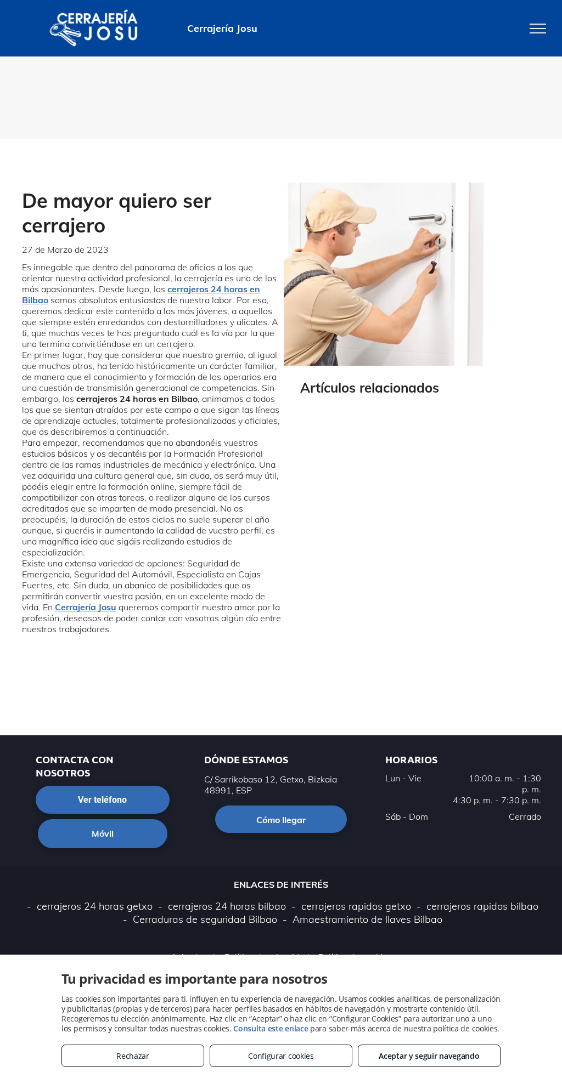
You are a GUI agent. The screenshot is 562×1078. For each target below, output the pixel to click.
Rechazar (132, 1056)
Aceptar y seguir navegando (429, 1056)
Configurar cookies (281, 1056)
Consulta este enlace (270, 1028)
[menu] (538, 28)
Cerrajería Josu (85, 607)
